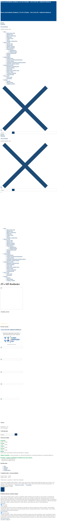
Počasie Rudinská (4, 323)
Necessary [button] (3, 503)
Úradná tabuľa (7, 470)
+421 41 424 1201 (34, 1)
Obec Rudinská (4, 26)
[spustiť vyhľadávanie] (13, 133)
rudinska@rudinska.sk (45, 1)
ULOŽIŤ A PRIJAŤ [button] (5, 519)
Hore (5, 466)
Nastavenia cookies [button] (19, 485)
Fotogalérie (3, 193)
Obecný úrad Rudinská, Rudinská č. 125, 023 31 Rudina (15, 1)
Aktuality (6, 467)
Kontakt (5, 468)
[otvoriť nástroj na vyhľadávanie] (24, 130)
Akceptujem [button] (29, 485)
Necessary (4, 505)
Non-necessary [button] (4, 511)
